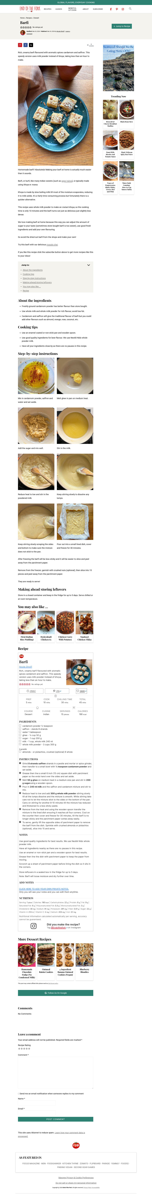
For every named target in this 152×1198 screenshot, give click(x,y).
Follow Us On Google (57, 993)
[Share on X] (31, 45)
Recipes (29, 18)
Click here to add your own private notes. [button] (44, 889)
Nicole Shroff (25, 666)
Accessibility (95, 1187)
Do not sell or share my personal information (76, 1183)
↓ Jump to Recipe (121, 26)
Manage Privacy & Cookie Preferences (76, 1177)
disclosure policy (53, 983)
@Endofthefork (58, 927)
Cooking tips (28, 274)
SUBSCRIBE (98, 9)
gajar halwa (66, 181)
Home (22, 18)
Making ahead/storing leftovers (37, 282)
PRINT (33, 691)
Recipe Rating (24, 1045)
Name (21, 1098)
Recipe (26, 290)
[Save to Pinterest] (20, 45)
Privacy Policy (87, 1187)
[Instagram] (122, 9)
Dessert (36, 18)
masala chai (52, 244)
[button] (21, 27)
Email (21, 1108)
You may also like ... (32, 286)
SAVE (82, 691)
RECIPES (47, 9)
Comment (23, 1055)
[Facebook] (110, 9)
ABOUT (86, 9)
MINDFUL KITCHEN (72, 9)
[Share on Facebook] (25, 45)
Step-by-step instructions (34, 278)
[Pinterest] (116, 9)
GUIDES (59, 9)
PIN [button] (58, 691)
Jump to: (25, 265)
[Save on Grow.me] (36, 45)
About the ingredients (33, 270)
